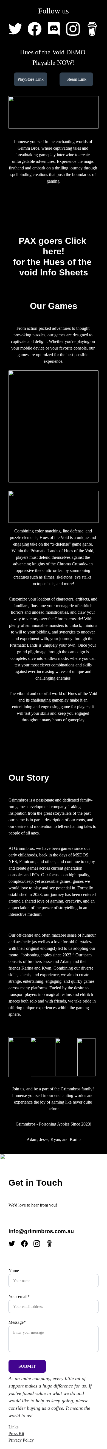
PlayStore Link (31, 79)
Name (14, 1270)
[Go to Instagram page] (75, 29)
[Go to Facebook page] (37, 29)
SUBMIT (27, 1366)
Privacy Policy (21, 1440)
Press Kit (16, 1433)
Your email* (19, 1296)
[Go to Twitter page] (18, 29)
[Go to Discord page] (56, 29)
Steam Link (76, 79)
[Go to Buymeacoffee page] (92, 29)
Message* (17, 1322)
